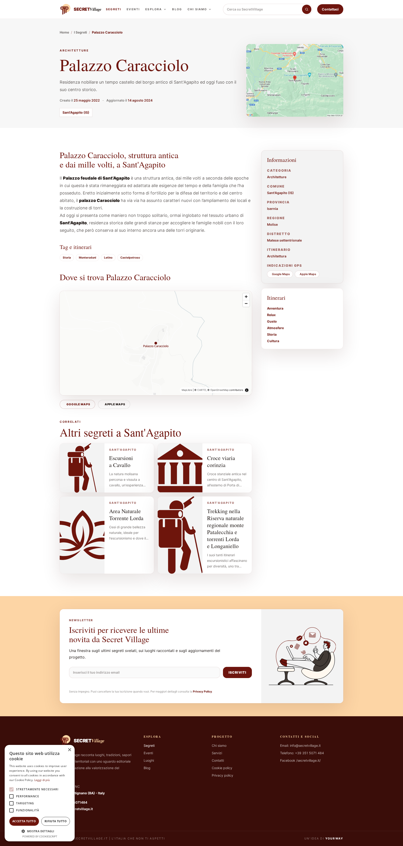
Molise (272, 224)
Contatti (218, 760)
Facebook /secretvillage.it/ (300, 760)
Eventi (133, 9)
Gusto (272, 321)
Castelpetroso (130, 257)
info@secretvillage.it (76, 809)
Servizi (217, 753)
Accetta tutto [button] (24, 821)
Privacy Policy (202, 691)
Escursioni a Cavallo (121, 461)
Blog (177, 9)
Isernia (272, 209)
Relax (271, 315)
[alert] (40, 793)
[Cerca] (306, 9)
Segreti (113, 9)
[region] (156, 343)
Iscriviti (237, 672)
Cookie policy (222, 768)
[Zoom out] (246, 303)
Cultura (273, 341)
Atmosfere (275, 328)
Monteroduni (87, 257)
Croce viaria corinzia (221, 461)
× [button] (69, 750)
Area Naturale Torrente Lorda (126, 514)
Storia (67, 257)
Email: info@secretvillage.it (300, 745)
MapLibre (187, 390)
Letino (108, 257)
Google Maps (78, 404)
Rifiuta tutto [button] (56, 821)
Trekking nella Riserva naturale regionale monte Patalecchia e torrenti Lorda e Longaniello (225, 528)
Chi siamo (197, 9)
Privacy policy (222, 775)
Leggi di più (42, 780)
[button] (39, 831)
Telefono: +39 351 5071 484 (302, 753)
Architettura (276, 256)
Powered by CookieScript (39, 836)
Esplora (153, 9)
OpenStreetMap (219, 390)
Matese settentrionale (284, 240)
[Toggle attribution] (247, 390)
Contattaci (330, 9)
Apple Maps (115, 404)
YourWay (334, 838)
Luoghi (149, 760)
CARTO (201, 390)
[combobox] (262, 9)
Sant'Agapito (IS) (76, 112)
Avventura (275, 308)
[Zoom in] (246, 296)
